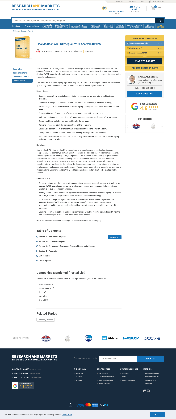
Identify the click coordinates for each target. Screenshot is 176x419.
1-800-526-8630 (116, 11)
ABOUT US (119, 1)
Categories (103, 373)
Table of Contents (20, 73)
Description (17, 69)
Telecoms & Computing (108, 26)
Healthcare (17, 26)
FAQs (124, 377)
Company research (106, 377)
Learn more (67, 414)
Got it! (157, 415)
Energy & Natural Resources (79, 26)
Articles (148, 383)
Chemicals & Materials (47, 26)
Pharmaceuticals (32, 26)
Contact (125, 373)
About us (79, 373)
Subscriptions (104, 383)
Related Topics (19, 81)
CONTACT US (132, 1)
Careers (79, 377)
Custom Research (106, 380)
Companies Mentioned (22, 77)
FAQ (142, 1)
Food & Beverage (120, 26)
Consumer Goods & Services (134, 26)
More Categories (149, 26)
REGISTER (150, 359)
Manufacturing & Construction (61, 26)
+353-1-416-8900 (135, 8)
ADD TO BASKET (145, 61)
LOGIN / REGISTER (158, 1)
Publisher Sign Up (152, 373)
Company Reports (45, 320)
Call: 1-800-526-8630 (145, 88)
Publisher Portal (152, 377)
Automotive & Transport (95, 26)
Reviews (79, 380)
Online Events (150, 380)
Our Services (160, 26)
